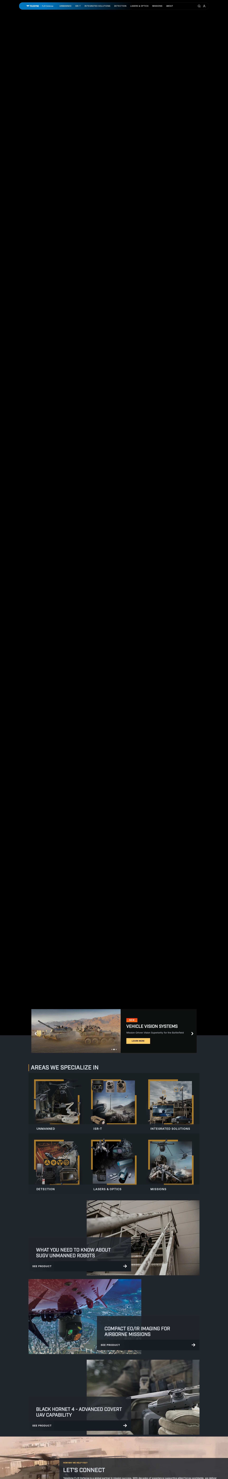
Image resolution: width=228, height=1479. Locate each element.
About (169, 6)
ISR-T (78, 6)
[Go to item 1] (111, 1049)
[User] (204, 6)
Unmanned (65, 6)
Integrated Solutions (97, 6)
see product (42, 1266)
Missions (157, 6)
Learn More (138, 1044)
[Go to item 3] (116, 1049)
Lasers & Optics (139, 6)
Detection (120, 6)
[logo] (40, 6)
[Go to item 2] (114, 1049)
